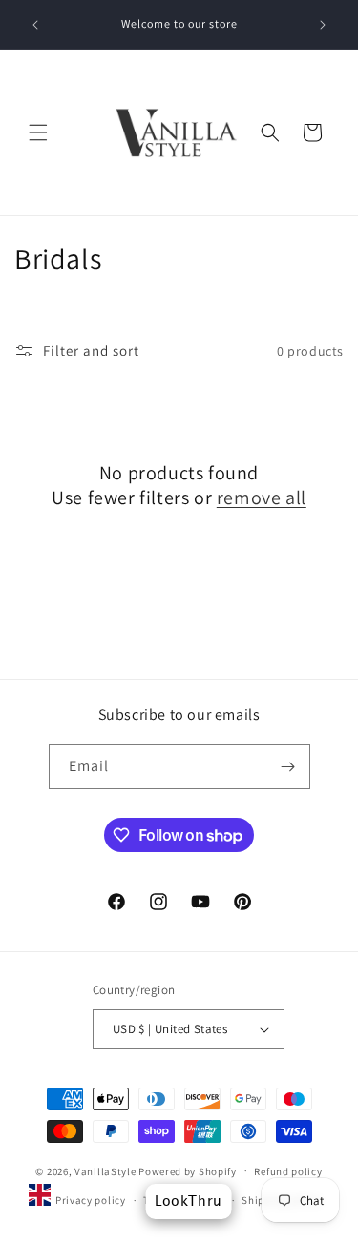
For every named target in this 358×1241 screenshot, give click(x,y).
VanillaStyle (105, 1170)
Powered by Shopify (187, 1170)
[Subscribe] (288, 766)
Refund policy (288, 1171)
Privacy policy (90, 1200)
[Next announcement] (323, 25)
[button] (38, 132)
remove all (261, 497)
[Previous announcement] (35, 25)
